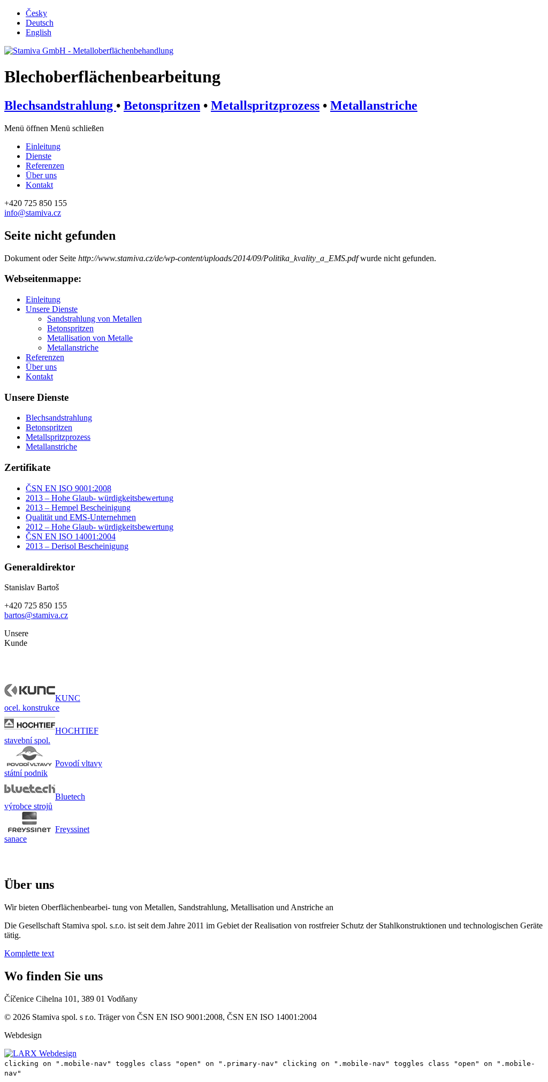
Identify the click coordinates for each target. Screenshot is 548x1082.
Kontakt (39, 184)
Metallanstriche (373, 105)
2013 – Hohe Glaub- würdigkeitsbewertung (99, 497)
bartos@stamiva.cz (36, 615)
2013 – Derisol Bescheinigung (77, 546)
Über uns (41, 175)
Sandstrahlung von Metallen (94, 318)
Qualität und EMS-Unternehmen (81, 517)
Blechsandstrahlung (60, 105)
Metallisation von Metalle (90, 337)
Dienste (38, 156)
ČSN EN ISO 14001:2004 (71, 536)
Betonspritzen (162, 105)
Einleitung (43, 299)
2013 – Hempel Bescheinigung (78, 507)
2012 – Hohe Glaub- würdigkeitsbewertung (99, 526)
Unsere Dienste (52, 309)
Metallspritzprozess (265, 105)
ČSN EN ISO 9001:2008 (68, 488)
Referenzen (45, 165)
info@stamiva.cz (32, 212)
